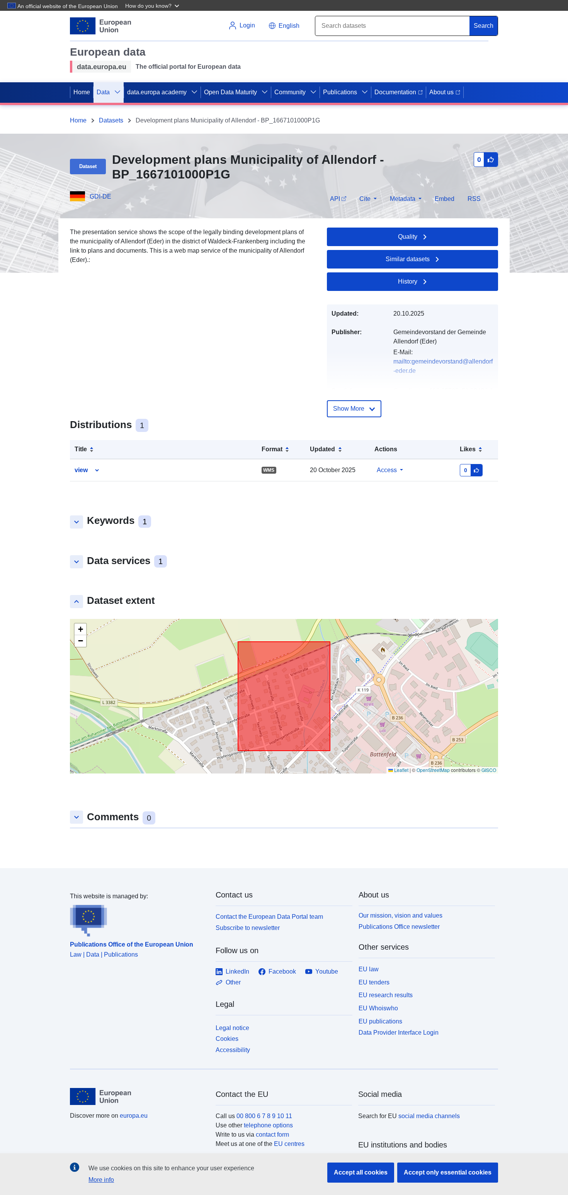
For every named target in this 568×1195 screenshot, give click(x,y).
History (407, 281)
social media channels (429, 1116)
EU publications (380, 1021)
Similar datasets (408, 259)
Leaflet (400, 770)
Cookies (227, 1038)
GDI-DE (100, 196)
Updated (322, 449)
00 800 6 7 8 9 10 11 (264, 1116)
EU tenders (374, 982)
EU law (369, 969)
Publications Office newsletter (399, 926)
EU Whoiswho (378, 1008)
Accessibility (233, 1050)
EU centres (289, 1144)
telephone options (268, 1125)
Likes (468, 449)
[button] (153, 5)
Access (387, 470)
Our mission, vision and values (400, 915)
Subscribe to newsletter (248, 928)
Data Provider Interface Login (399, 1032)
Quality (407, 236)
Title (81, 449)
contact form (272, 1134)
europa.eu (134, 1115)
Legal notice (232, 1028)
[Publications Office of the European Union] (138, 919)
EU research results (386, 995)
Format (272, 449)
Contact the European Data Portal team (269, 916)
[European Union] (138, 1096)
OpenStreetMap (433, 770)
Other (233, 982)
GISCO (488, 770)
